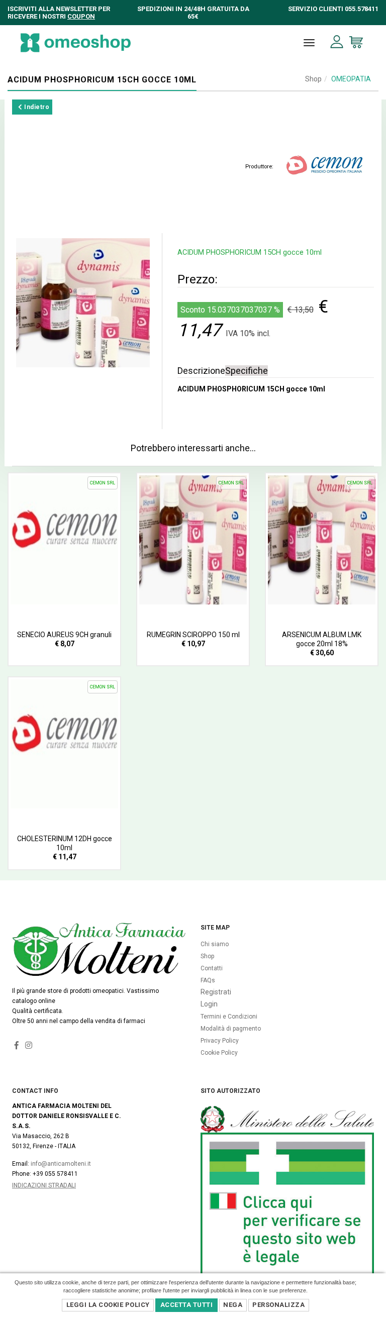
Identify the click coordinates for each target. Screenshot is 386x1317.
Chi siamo (215, 944)
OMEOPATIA (351, 79)
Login (209, 1004)
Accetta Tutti (186, 1304)
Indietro (36, 107)
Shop (313, 79)
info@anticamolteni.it (61, 1163)
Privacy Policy (220, 1040)
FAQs (208, 980)
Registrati (216, 992)
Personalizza (278, 1304)
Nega (232, 1304)
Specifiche (246, 370)
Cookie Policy (219, 1052)
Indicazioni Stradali (44, 1185)
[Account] (337, 42)
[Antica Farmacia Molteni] (75, 42)
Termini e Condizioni (229, 1016)
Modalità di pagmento (231, 1028)
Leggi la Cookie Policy (108, 1304)
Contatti (212, 968)
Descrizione (201, 370)
